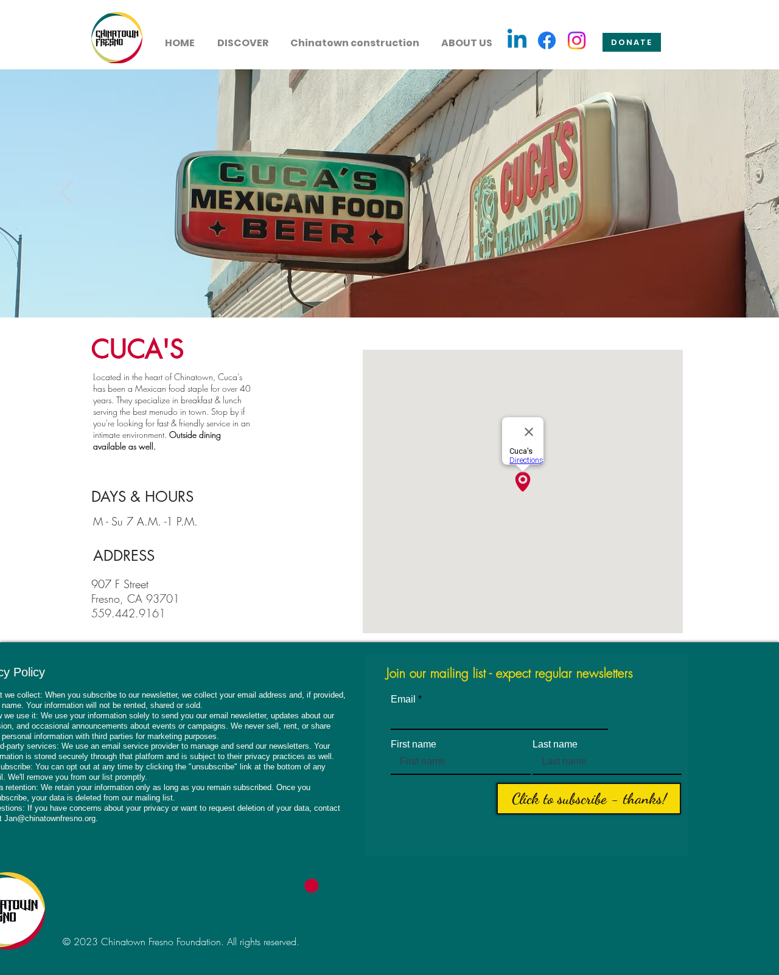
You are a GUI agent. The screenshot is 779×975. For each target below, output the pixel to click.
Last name (555, 744)
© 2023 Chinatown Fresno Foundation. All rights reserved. (181, 941)
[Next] (712, 193)
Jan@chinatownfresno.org (50, 818)
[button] (242, 38)
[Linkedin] (517, 40)
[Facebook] (547, 40)
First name (413, 744)
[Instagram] (577, 40)
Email (403, 699)
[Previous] (67, 193)
